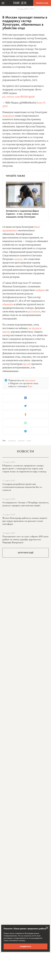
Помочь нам (42, 3)
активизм (12, 440)
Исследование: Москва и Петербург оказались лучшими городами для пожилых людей (25, 504)
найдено (40, 290)
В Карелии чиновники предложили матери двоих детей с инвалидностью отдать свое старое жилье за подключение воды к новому (24, 468)
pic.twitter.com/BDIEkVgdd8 (18, 97)
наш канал (30, 380)
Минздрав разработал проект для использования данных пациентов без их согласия (22, 486)
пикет (29, 440)
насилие (21, 440)
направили (8, 116)
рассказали (34, 311)
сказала (18, 259)
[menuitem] (3, 3)
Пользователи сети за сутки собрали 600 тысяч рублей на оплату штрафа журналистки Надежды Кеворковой (25, 539)
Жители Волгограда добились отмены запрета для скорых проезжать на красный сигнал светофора (24, 520)
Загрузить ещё (25, 552)
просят (27, 364)
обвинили (8, 304)
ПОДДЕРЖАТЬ (25, 946)
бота (30, 386)
